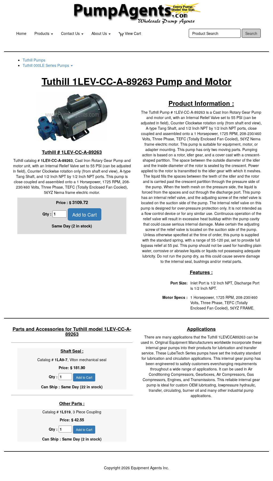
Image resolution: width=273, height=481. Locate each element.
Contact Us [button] (71, 33)
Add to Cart (84, 214)
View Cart (132, 33)
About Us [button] (99, 33)
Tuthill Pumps (34, 60)
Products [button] (42, 33)
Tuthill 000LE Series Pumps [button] (46, 65)
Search (251, 33)
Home (21, 33)
